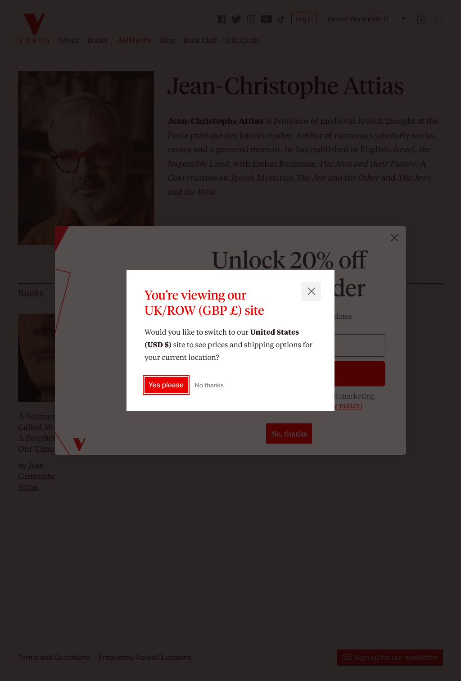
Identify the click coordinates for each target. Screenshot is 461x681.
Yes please (166, 385)
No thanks (209, 385)
